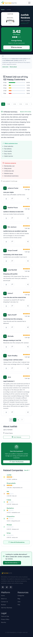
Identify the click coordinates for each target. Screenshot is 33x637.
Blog (19, 598)
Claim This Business (17, 461)
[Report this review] (12, 198)
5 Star (5, 82)
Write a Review (17, 47)
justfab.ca (24, 23)
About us (4, 598)
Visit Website (17, 437)
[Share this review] (28, 198)
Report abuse (13, 66)
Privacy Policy (5, 619)
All (3, 104)
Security (3, 622)
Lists (19, 601)
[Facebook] (2, 587)
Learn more (5, 66)
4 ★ (14, 104)
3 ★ (20, 104)
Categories (21, 595)
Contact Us (4, 601)
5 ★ (9, 104)
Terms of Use (5, 616)
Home (2, 9)
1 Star (4, 93)
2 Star (5, 90)
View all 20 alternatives (17, 542)
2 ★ (26, 104)
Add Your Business (6, 607)
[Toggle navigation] (29, 3)
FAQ (19, 604)
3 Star (5, 88)
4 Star (5, 85)
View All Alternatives (11, 562)
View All (26, 470)
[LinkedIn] (10, 587)
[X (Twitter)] (6, 587)
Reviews (3, 604)
